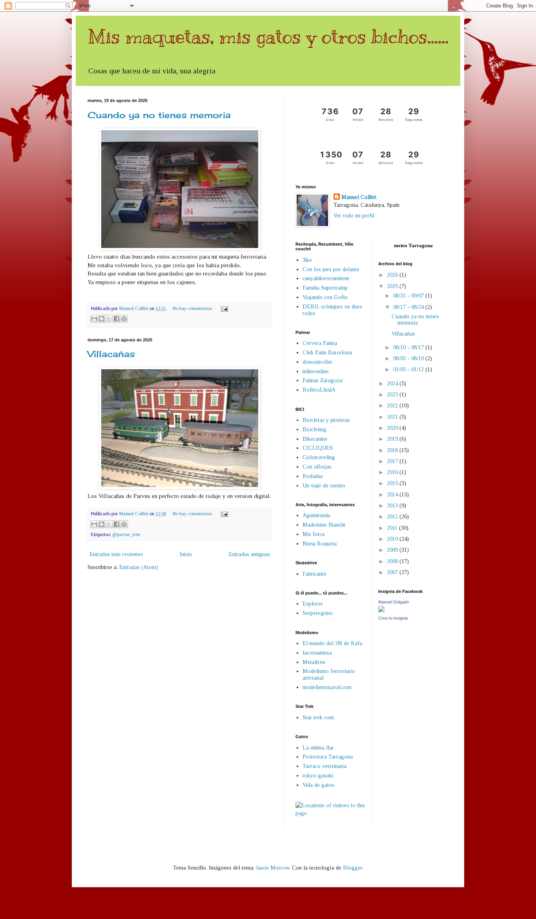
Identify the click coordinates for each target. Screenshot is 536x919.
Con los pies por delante (331, 269)
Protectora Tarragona (328, 757)
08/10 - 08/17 (409, 347)
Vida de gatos (318, 785)
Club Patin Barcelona (327, 353)
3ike (307, 260)
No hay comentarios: (193, 308)
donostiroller (317, 362)
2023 (393, 395)
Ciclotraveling (319, 457)
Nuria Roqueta (320, 544)
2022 (393, 405)
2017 (393, 461)
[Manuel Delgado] (381, 610)
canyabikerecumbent (326, 278)
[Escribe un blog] (102, 319)
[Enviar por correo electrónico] (94, 319)
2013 (393, 506)
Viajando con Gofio (325, 297)
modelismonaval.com (327, 687)
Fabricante (314, 574)
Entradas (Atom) (138, 567)
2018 (393, 450)
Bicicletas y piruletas (326, 420)
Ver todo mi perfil (354, 216)
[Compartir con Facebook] (116, 319)
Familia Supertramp (325, 288)
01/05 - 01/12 (409, 369)
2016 (393, 472)
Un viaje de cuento (324, 486)
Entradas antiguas (249, 554)
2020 (393, 428)
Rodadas (313, 476)
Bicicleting (314, 429)
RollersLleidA (319, 390)
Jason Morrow (272, 868)
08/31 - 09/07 (409, 296)
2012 (393, 517)
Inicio (186, 554)
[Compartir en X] (109, 319)
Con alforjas (317, 467)
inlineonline (316, 371)
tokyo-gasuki (318, 776)
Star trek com (318, 717)
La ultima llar (318, 748)
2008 (393, 561)
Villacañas (111, 353)
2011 (393, 528)
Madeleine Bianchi (324, 525)
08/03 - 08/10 (409, 358)
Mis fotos (314, 534)
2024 (393, 384)
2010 (393, 539)
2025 (393, 286)
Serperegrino (318, 613)
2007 (393, 572)
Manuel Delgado (393, 602)
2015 (393, 483)
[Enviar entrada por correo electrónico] (223, 308)
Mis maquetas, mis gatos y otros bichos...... (268, 36)
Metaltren (314, 662)
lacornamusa (317, 653)
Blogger (352, 868)
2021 (393, 417)
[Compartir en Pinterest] (124, 319)
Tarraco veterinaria (324, 766)
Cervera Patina (320, 343)
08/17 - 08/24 (409, 307)
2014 (393, 495)
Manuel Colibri (358, 197)
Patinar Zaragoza (323, 380)
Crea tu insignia (393, 618)
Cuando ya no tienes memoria (159, 114)
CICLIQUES (318, 448)
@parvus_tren (126, 534)
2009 (393, 550)
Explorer (313, 604)
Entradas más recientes (116, 554)
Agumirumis (316, 515)
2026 (393, 275)
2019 (393, 439)
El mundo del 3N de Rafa (332, 643)
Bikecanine (315, 439)
